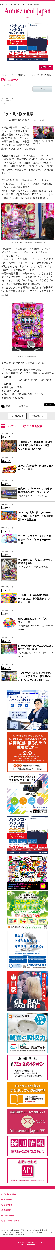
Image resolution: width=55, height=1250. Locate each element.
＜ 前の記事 (17, 416)
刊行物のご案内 (10, 1194)
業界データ (8, 1199)
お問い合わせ (9, 1216)
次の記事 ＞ (38, 416)
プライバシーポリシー (12, 1221)
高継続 (24, 406)
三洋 (3, 104)
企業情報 (7, 1210)
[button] (46, 67)
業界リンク (8, 1205)
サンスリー (16, 406)
